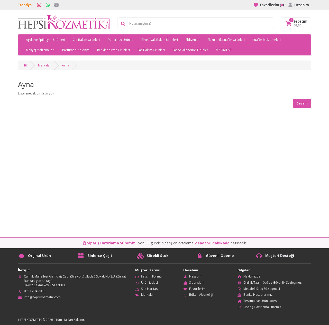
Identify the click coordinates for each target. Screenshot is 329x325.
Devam (302, 103)
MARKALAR (224, 50)
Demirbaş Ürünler (120, 39)
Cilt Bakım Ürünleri (86, 39)
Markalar (44, 65)
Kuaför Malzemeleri (266, 39)
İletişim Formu (151, 276)
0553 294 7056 (34, 291)
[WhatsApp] (47, 5)
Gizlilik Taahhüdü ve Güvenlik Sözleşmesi (272, 282)
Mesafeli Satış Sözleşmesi (261, 288)
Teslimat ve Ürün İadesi (260, 301)
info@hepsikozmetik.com (42, 297)
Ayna (65, 65)
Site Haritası (149, 288)
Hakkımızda (251, 276)
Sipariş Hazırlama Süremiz (262, 307)
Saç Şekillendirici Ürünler (190, 50)
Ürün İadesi (149, 282)
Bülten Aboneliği (201, 294)
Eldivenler (193, 39)
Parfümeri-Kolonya (75, 50)
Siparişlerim (197, 282)
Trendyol (25, 5)
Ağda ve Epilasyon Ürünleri (45, 39)
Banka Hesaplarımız (257, 294)
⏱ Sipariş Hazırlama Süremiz (109, 243)
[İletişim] (56, 5)
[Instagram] (39, 5)
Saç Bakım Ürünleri (151, 50)
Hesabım (195, 276)
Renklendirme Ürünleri (113, 50)
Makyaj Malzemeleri (40, 50)
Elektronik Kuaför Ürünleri (226, 39)
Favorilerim (197, 288)
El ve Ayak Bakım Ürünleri (159, 39)
